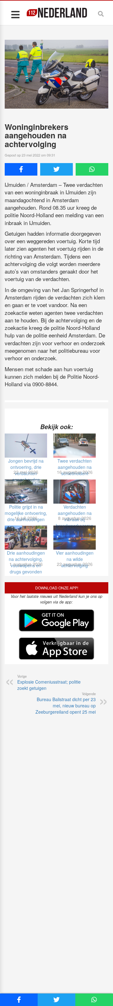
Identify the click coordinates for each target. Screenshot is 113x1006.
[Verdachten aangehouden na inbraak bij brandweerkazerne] (74, 492)
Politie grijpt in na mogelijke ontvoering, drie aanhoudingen (26, 513)
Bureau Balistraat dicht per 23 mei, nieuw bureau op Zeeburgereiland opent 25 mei (65, 703)
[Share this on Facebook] (21, 169)
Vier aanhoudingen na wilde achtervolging (75, 559)
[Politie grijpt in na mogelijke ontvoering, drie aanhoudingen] (26, 492)
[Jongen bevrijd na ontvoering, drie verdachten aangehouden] (26, 446)
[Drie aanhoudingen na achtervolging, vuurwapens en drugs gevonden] (26, 538)
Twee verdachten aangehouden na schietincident (74, 467)
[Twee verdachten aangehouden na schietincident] (74, 446)
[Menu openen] (15, 14)
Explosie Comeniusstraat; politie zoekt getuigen (49, 682)
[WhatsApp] (92, 169)
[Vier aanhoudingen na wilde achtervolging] (74, 538)
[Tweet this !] (56, 169)
